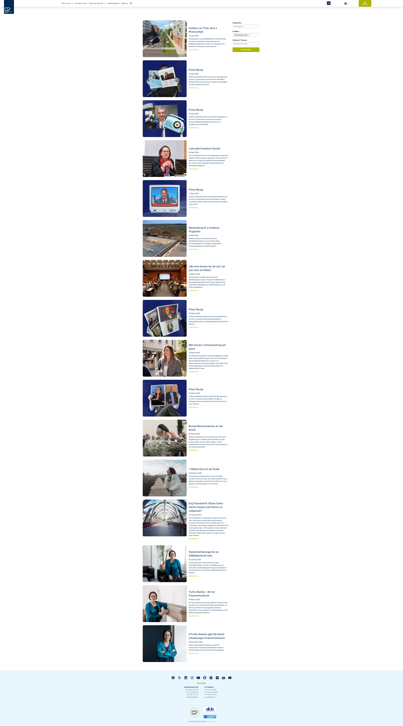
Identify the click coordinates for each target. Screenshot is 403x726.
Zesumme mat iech (96, 3)
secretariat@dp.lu (192, 697)
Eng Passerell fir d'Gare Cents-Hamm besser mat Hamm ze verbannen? (206, 507)
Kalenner (124, 3)
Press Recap (196, 69)
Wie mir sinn (66, 3)
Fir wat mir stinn (81, 3)
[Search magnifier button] (328, 3)
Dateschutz (211, 721)
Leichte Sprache (113, 3)
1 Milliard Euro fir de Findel (204, 469)
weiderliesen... (194, 50)
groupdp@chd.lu (210, 697)
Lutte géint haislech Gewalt (204, 148)
